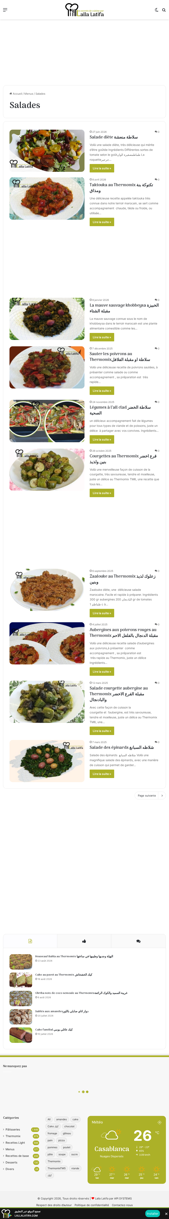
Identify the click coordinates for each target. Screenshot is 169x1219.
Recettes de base (17, 1155)
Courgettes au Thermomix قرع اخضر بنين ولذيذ (123, 459)
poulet (66, 1147)
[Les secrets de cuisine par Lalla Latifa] (84, 9)
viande (75, 1168)
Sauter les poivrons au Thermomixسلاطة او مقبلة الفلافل (120, 357)
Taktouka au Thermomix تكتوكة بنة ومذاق (121, 188)
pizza (61, 1140)
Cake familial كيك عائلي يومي (54, 1029)
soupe (62, 1154)
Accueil (17, 93)
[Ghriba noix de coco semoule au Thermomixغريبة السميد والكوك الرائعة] (20, 998)
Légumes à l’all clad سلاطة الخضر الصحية (120, 410)
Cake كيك (53, 1126)
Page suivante (147, 795)
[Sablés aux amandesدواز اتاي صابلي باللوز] (20, 1017)
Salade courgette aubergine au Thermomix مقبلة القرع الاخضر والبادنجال (119, 694)
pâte (50, 1154)
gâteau (67, 1133)
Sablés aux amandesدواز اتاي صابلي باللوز (61, 1011)
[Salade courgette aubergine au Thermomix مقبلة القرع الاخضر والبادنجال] (46, 702)
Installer (152, 1214)
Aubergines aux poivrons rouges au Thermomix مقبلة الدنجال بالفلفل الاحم (124, 633)
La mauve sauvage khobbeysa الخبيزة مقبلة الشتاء (124, 308)
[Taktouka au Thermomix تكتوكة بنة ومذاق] (46, 198)
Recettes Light (15, 1142)
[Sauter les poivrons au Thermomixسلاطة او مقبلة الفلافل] (46, 367)
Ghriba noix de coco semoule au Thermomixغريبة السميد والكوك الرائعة (81, 993)
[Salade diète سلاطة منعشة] (46, 151)
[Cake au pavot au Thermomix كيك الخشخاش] (20, 980)
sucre (74, 1154)
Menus (28, 93)
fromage (52, 1133)
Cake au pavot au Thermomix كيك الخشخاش (63, 974)
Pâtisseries (13, 1129)
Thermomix (13, 1136)
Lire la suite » (102, 168)
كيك (50, 1175)
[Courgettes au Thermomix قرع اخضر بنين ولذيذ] (46, 470)
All (49, 1119)
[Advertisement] (84, 52)
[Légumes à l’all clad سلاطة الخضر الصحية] (46, 421)
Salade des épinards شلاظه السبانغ (122, 747)
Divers (10, 1169)
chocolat (69, 1126)
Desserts (11, 1162)
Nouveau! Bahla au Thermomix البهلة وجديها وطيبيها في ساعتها (74, 956)
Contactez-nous (122, 1205)
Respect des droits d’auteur (54, 1205)
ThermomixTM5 (57, 1168)
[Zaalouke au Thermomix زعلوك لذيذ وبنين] (46, 590)
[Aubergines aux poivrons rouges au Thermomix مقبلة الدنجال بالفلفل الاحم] (46, 643)
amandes (61, 1119)
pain (50, 1140)
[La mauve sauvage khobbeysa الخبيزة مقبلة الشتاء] (46, 319)
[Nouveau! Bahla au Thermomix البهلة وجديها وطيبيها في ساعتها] (20, 962)
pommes (52, 1147)
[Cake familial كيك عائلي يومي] (20, 1035)
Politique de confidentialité (92, 1205)
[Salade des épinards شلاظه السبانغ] (46, 761)
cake (75, 1119)
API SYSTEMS (123, 1198)
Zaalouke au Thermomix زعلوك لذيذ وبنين (123, 579)
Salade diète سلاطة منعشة (114, 137)
